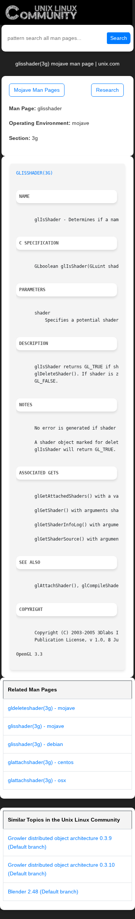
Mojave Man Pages (37, 90)
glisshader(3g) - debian (35, 744)
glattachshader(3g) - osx (37, 780)
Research (107, 90)
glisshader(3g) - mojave (36, 726)
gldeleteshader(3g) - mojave (41, 708)
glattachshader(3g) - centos (41, 762)
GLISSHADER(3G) (34, 173)
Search (118, 38)
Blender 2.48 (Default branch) (43, 892)
